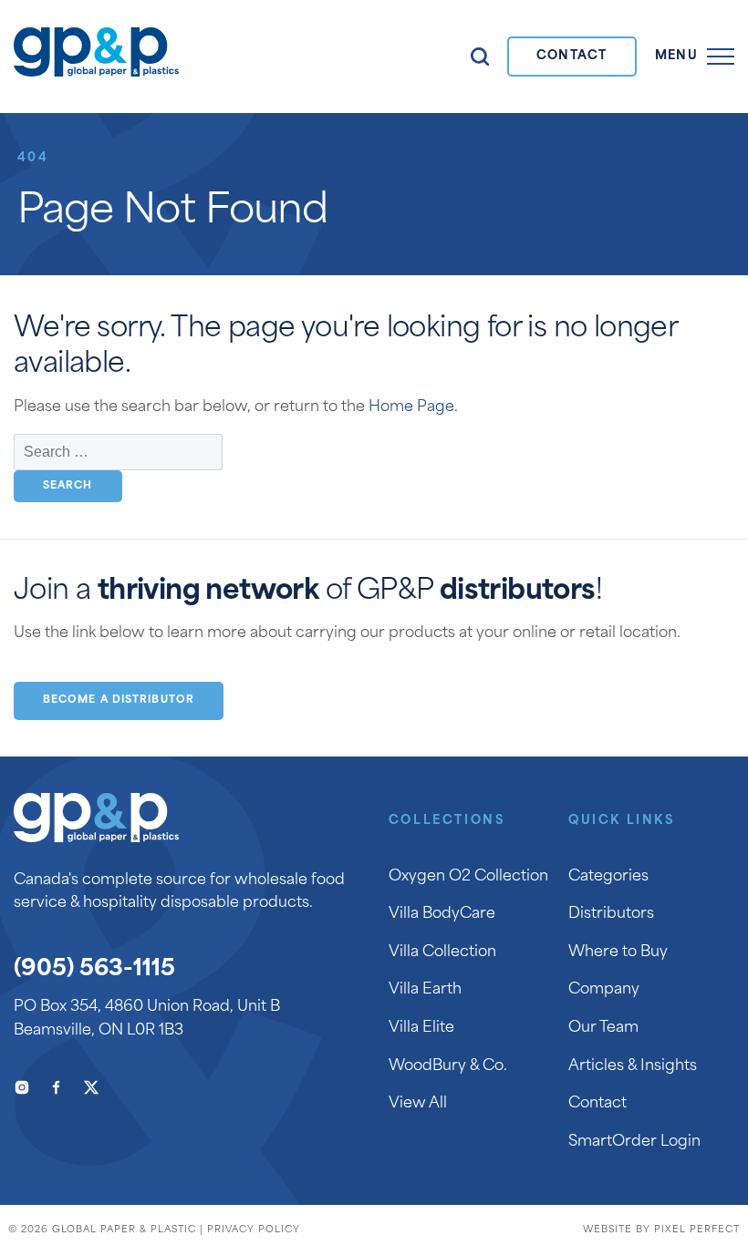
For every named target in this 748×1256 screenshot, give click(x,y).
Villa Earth (425, 990)
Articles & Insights (632, 1066)
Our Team (603, 1028)
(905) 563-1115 (94, 970)
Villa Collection (442, 952)
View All (418, 1103)
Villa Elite (421, 1028)
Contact (572, 56)
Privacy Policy (253, 1230)
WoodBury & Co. (448, 1066)
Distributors (611, 914)
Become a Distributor (118, 700)
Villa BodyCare (442, 914)
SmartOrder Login (634, 1142)
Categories (608, 877)
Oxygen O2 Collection (468, 877)
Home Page (411, 407)
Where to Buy (618, 952)
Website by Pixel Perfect (661, 1230)
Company (603, 990)
